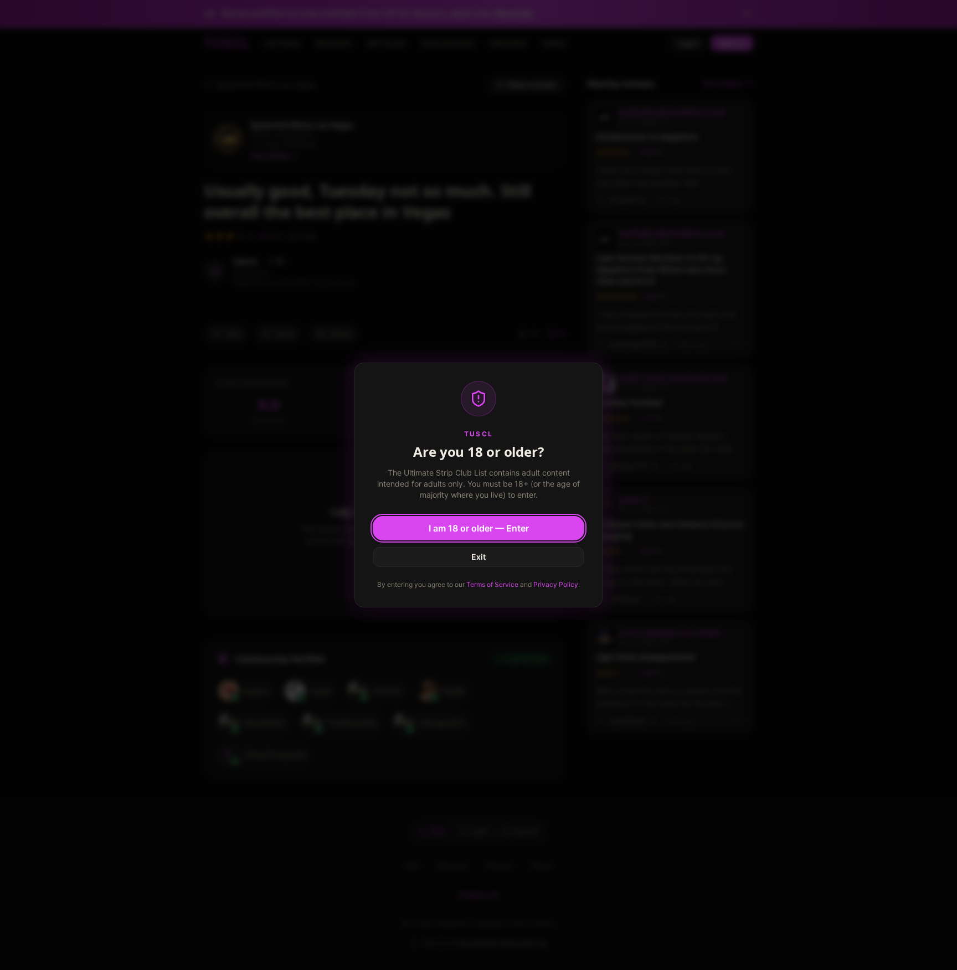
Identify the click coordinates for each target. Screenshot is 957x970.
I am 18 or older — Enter (479, 528)
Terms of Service (492, 584)
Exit (478, 556)
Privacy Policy (555, 584)
